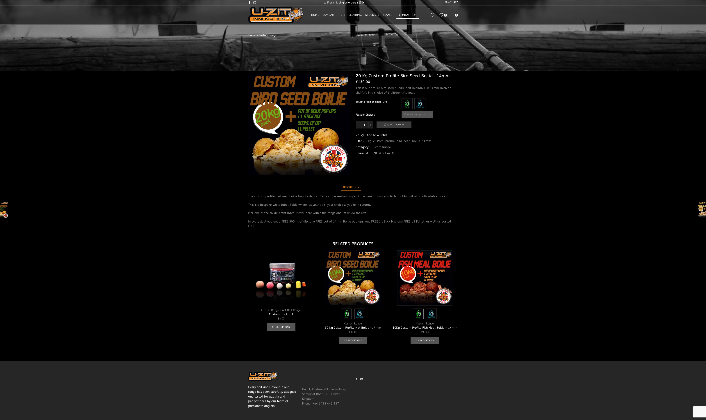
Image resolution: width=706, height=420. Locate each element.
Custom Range (268, 35)
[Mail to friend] (384, 153)
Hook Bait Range (290, 310)
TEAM (386, 15)
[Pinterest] (380, 153)
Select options (307, 289)
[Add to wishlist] (307, 298)
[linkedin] (388, 153)
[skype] (393, 153)
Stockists (372, 15)
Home (315, 15)
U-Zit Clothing (351, 15)
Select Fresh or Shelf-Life (371, 101)
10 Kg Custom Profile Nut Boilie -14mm (353, 327)
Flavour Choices (365, 114)
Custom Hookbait (281, 314)
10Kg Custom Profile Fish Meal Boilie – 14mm (425, 327)
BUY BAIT (328, 15)
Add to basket (395, 124)
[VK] (375, 153)
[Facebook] (371, 153)
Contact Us (407, 15)
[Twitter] (367, 153)
